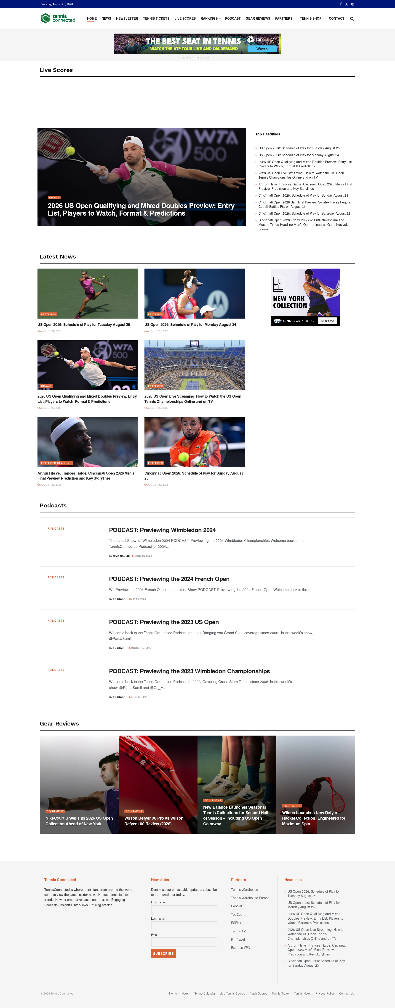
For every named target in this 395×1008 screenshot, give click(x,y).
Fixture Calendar (204, 993)
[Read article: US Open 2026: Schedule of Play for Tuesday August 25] (87, 294)
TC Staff (119, 599)
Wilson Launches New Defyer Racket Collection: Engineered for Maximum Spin (313, 818)
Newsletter (127, 18)
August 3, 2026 (136, 832)
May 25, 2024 (138, 599)
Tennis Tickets (156, 18)
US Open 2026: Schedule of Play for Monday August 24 (299, 155)
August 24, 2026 (50, 331)
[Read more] (337, 542)
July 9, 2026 (292, 832)
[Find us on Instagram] (352, 4)
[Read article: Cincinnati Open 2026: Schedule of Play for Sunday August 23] (194, 442)
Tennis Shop (310, 18)
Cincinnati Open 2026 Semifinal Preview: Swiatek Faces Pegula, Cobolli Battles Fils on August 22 (305, 204)
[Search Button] (352, 18)
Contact (336, 18)
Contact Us (346, 993)
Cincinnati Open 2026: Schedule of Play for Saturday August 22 (304, 213)
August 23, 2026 (83, 222)
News (106, 18)
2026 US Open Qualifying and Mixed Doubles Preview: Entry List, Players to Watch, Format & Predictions (141, 209)
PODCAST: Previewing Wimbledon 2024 (162, 529)
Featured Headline (56, 463)
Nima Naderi (60, 222)
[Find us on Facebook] (341, 4)
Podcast (233, 18)
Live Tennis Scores (232, 993)
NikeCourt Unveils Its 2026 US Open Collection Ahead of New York (79, 820)
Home (92, 18)
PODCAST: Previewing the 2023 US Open (164, 621)
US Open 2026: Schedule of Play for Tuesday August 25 (299, 148)
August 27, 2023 (140, 647)
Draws (54, 197)
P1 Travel (238, 939)
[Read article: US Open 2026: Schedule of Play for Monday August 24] (194, 294)
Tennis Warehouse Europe (250, 897)
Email (154, 935)
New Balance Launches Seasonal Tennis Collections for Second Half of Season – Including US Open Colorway (235, 815)
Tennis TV (238, 931)
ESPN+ (236, 922)
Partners (283, 18)
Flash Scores (258, 993)
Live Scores (185, 18)
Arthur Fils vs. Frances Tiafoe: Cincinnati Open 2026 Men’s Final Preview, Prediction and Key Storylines (305, 186)
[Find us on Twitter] (346, 4)
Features (48, 314)
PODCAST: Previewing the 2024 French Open (169, 578)
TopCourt (238, 914)
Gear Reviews (258, 18)
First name (158, 902)
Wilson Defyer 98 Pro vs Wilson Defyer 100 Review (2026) (153, 820)
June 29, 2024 (143, 555)
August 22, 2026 (50, 484)
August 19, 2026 (58, 832)
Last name (158, 918)
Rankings (209, 18)
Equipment (55, 811)
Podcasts (56, 528)
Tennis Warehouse (244, 889)
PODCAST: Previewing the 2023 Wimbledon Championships (189, 671)
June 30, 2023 (138, 697)
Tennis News (302, 993)
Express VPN (240, 947)
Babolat (236, 906)
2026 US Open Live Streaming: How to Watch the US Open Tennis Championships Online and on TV (301, 175)
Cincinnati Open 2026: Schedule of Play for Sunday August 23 (303, 195)
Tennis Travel (280, 993)
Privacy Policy (325, 993)
